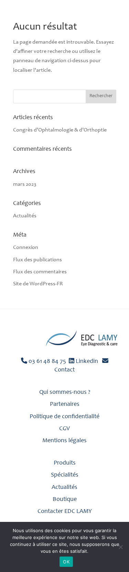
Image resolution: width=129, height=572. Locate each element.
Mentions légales (64, 441)
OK (66, 561)
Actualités (24, 216)
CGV (64, 429)
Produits (65, 463)
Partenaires (64, 404)
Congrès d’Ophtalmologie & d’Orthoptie (60, 130)
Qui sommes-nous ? (64, 392)
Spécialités (64, 475)
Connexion (25, 247)
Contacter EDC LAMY (64, 511)
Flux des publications (37, 260)
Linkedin (86, 361)
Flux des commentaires (40, 272)
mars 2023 (24, 184)
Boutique (65, 499)
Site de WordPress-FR (38, 284)
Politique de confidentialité (64, 417)
